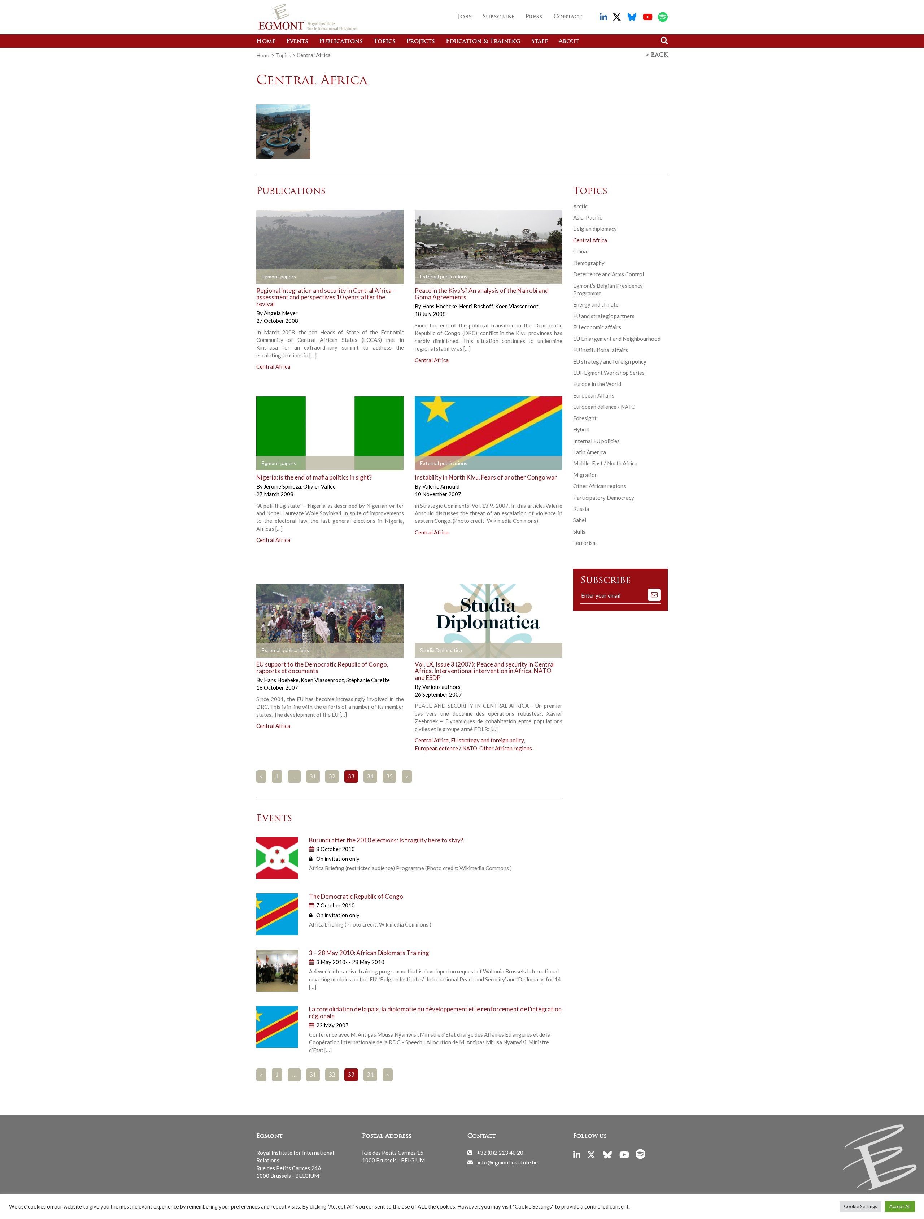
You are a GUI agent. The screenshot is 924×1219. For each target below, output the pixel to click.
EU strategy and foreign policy (487, 740)
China (580, 251)
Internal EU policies (596, 441)
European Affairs (593, 395)
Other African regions (505, 748)
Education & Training (483, 41)
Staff (539, 41)
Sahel (579, 520)
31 (313, 777)
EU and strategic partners (604, 316)
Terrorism (585, 542)
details (350, 276)
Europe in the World (597, 384)
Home (265, 41)
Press (533, 17)
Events (297, 41)
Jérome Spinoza (283, 486)
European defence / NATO (446, 748)
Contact (567, 17)
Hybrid (581, 429)
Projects (420, 41)
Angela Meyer (281, 313)
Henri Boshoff (476, 306)
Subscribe (498, 17)
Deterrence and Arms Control (608, 274)
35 (389, 777)
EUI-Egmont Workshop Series (609, 372)
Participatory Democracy (603, 497)
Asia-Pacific (587, 217)
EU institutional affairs (600, 350)
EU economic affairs (597, 327)
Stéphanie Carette (368, 680)
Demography (589, 263)
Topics (385, 41)
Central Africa (273, 366)
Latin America (589, 452)
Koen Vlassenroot (517, 306)
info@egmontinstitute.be (508, 1162)
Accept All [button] (900, 1206)
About (569, 41)
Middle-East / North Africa (605, 463)
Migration (585, 475)
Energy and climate (596, 304)
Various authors (441, 687)
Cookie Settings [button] (860, 1206)
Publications (341, 41)
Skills (579, 531)
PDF (277, 276)
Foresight (585, 418)
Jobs (465, 17)
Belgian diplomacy (595, 228)
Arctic (580, 206)
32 (332, 777)
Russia (581, 509)
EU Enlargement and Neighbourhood (617, 338)
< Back (657, 55)
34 (370, 777)
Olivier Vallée (319, 486)
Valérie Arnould (440, 486)
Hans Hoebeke (440, 306)
